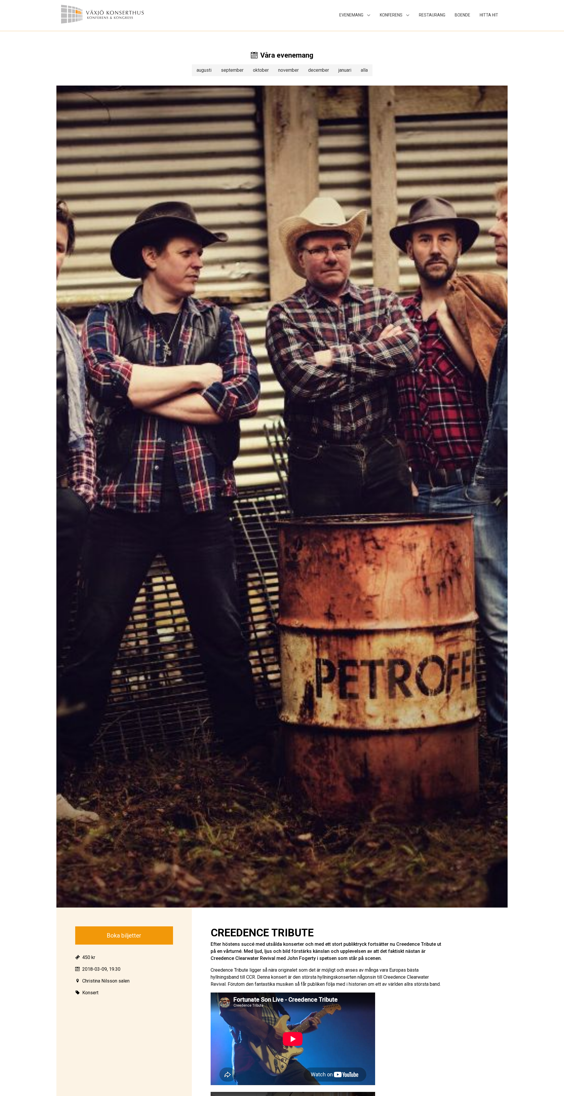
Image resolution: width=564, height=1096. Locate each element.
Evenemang (351, 15)
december (318, 70)
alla (364, 70)
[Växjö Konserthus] (116, 15)
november (288, 70)
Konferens (391, 15)
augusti (204, 70)
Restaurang (432, 15)
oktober (261, 70)
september (232, 70)
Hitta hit (489, 15)
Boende (462, 15)
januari (344, 70)
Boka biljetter (124, 935)
